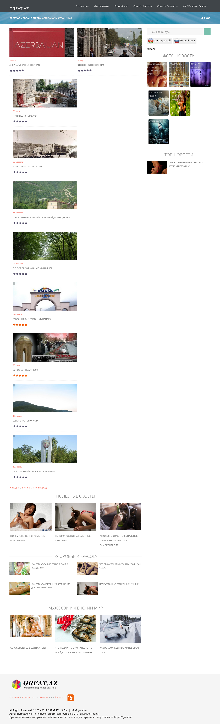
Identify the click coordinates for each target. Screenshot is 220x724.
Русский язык (187, 40)
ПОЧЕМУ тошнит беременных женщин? (119, 584)
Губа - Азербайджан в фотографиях (34, 471)
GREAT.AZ (19, 9)
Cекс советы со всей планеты (28, 647)
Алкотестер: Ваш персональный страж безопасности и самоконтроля (119, 540)
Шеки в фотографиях (25, 420)
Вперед (42, 487)
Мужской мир (101, 6)
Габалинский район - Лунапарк (32, 319)
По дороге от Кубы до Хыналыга (32, 268)
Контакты (28, 697)
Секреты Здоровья (167, 6)
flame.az (60, 697)
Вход (207, 18)
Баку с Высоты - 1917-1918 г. (28, 166)
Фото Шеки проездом (90, 64)
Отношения (82, 6)
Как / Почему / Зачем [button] (194, 6)
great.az (43, 697)
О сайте (14, 697)
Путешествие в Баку (25, 115)
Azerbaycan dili (162, 40)
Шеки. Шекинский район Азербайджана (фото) (41, 217)
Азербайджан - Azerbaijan (24, 64)
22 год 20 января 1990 (25, 369)
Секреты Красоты (142, 6)
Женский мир (121, 6)
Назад (13, 487)
